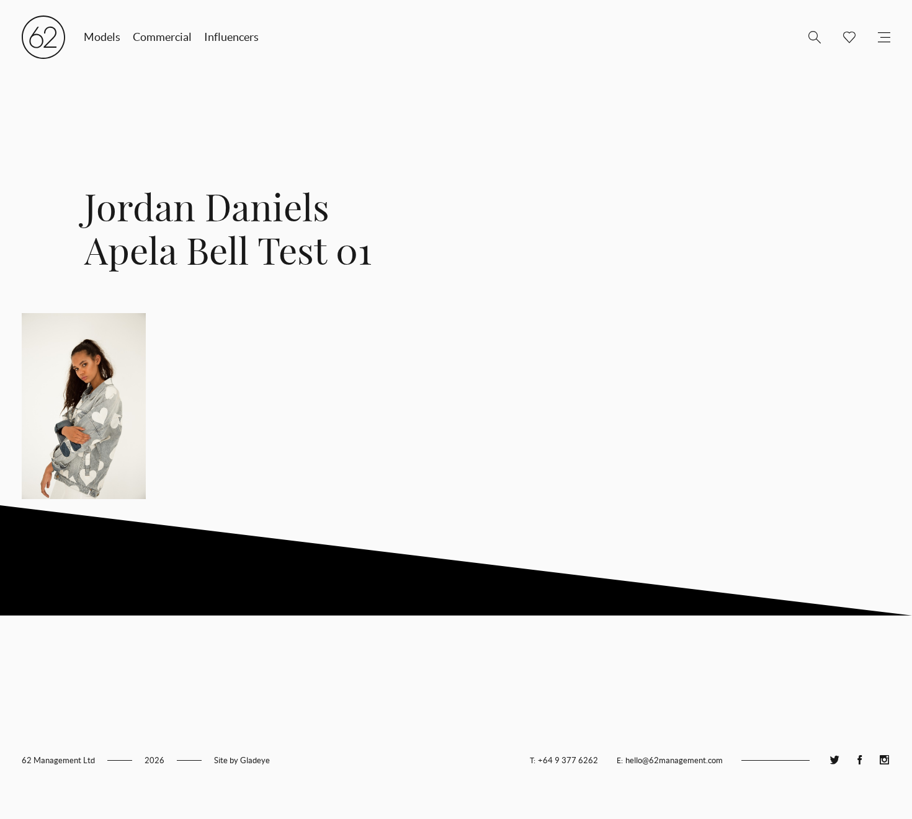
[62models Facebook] (859, 760)
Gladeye (255, 760)
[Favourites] (844, 37)
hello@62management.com (674, 760)
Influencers (231, 36)
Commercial (162, 36)
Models (102, 36)
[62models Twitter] (834, 760)
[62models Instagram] (884, 760)
